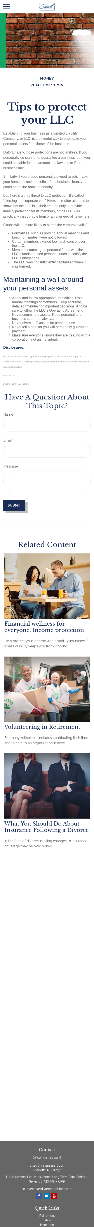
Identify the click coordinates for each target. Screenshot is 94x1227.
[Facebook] (39, 1196)
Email (7, 440)
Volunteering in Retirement (42, 727)
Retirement (47, 1215)
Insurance (47, 1225)
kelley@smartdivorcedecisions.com (47, 1189)
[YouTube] (54, 1196)
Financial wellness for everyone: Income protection (44, 627)
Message (10, 466)
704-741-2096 (52, 1157)
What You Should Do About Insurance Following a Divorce (46, 827)
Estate (47, 1220)
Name (8, 414)
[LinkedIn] (47, 1196)
